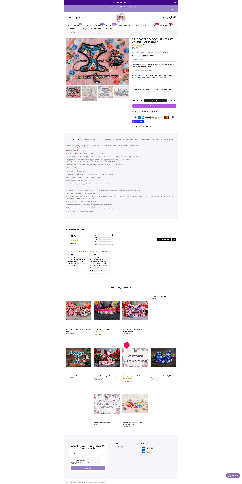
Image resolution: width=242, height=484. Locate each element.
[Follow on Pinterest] (122, 447)
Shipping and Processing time (126, 139)
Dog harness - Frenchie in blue (76, 376)
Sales (155, 25)
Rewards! (167, 25)
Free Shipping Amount (158, 297)
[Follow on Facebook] (114, 447)
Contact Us (97, 28)
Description (75, 139)
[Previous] (69, 62)
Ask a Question (150, 111)
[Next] (126, 62)
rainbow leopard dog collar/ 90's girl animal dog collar (133, 423)
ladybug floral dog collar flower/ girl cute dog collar (105, 377)
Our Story (82, 28)
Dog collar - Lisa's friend (102, 329)
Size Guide (135, 112)
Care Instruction (105, 139)
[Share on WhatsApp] (82, 18)
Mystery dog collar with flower (132, 376)
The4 (104, 482)
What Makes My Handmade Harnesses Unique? (158, 139)
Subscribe (88, 468)
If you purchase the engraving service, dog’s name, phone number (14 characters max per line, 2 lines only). (152, 76)
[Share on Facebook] (67, 18)
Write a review (164, 239)
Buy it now (154, 106)
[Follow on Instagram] (118, 447)
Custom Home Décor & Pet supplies (133, 25)
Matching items (89, 139)
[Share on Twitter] (70, 18)
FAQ (72, 28)
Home (67, 33)
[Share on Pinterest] (73, 18)
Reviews (109, 28)
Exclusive (111, 25)
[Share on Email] (79, 18)
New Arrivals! (74, 25)
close (69, 2)
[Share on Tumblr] (76, 18)
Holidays (99, 25)
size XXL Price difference (102, 423)
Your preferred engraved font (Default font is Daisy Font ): (152, 89)
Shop (88, 25)
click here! (135, 7)
